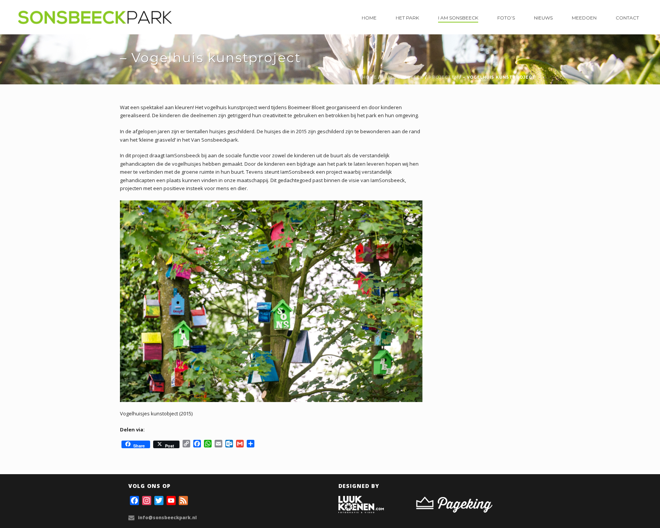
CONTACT (627, 18)
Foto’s (506, 18)
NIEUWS (543, 18)
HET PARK (407, 18)
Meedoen (584, 18)
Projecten (443, 77)
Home (369, 18)
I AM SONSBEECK (458, 18)
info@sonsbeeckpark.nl (167, 517)
